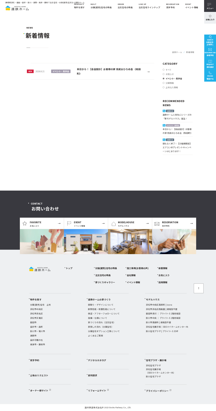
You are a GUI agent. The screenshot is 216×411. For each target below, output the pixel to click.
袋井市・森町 (36, 326)
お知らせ (170, 74)
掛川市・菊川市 (37, 331)
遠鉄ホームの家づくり (99, 299)
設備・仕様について (97, 317)
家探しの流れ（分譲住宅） (100, 326)
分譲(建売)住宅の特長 (106, 268)
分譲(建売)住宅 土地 (40, 304)
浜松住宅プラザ (153, 365)
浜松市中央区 (36, 309)
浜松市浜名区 (36, 313)
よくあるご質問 (95, 335)
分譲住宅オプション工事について (104, 331)
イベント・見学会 (174, 78)
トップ (69, 268)
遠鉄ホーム (177, 52)
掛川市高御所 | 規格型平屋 (158, 322)
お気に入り (210, 19)
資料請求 (92, 375)
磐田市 (33, 322)
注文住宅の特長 (103, 275)
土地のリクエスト (39, 375)
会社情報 (131, 275)
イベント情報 (133, 282)
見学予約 (34, 360)
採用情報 (163, 282)
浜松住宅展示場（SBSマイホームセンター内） (160, 371)
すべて (168, 69)
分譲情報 (170, 82)
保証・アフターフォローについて (104, 313)
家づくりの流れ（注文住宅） (101, 322)
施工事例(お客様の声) (138, 268)
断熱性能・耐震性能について (101, 309)
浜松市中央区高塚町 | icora (159, 304)
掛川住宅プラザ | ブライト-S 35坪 (162, 331)
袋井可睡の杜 (36, 340)
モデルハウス (153, 299)
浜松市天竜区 (36, 317)
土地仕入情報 (172, 87)
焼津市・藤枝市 (37, 344)
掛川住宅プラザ (153, 376)
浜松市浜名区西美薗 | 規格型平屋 (161, 309)
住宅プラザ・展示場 (156, 360)
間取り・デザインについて (100, 304)
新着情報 (163, 268)
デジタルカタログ (97, 360)
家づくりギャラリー (105, 282)
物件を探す (35, 299)
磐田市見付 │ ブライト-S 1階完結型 (163, 313)
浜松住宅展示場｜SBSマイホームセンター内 (167, 326)
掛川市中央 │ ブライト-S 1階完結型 (163, 317)
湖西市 (33, 335)
